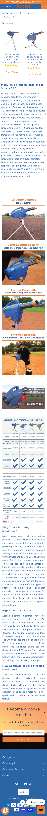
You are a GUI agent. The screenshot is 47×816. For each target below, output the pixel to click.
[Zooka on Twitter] (17, 784)
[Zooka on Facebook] (21, 784)
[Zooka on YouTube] (26, 784)
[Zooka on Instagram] (30, 784)
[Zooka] (23, 6)
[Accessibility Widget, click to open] (5, 811)
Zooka (18, 798)
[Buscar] (37, 6)
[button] (10, 65)
